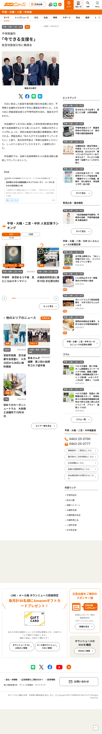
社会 (46, 17)
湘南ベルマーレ (73, 505)
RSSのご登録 (84, 651)
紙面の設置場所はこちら (79, 469)
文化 (36, 17)
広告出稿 (38, 4)
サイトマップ (40, 685)
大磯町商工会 (72, 520)
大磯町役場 (71, 510)
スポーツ (67, 17)
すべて (6, 17)
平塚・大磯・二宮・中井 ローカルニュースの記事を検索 (81, 343)
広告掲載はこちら (76, 463)
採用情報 (51, 679)
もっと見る (48, 306)
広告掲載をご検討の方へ (32, 679)
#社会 (6, 172)
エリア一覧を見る (43, 426)
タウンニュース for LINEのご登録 (21, 646)
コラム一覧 (81, 419)
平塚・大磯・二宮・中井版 (17, 12)
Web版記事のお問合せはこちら (81, 477)
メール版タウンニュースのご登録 (47, 646)
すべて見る (81, 193)
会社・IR (78, 7)
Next (55, 298)
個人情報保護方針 (11, 685)
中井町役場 (71, 530)
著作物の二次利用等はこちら (81, 457)
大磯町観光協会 (73, 515)
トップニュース (22, 17)
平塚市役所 (71, 495)
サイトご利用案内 (26, 685)
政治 (78, 17)
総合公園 (71, 500)
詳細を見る (84, 626)
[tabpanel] (30, 70)
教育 (55, 17)
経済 (87, 17)
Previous (4, 298)
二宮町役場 (71, 525)
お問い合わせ (81, 681)
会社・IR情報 (11, 679)
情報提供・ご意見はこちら (80, 450)
